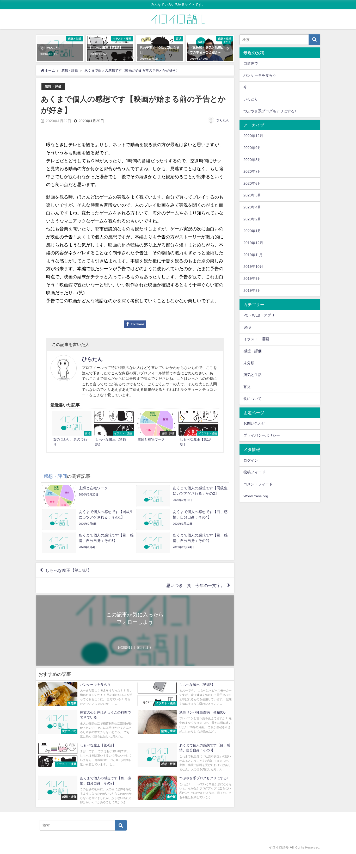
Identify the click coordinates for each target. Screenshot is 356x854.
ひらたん (223, 120)
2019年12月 (253, 243)
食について (252, 398)
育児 (247, 386)
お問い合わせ (254, 423)
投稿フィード (254, 472)
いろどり (250, 99)
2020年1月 (252, 231)
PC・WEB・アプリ (259, 315)
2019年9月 (252, 278)
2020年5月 (252, 195)
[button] (42, 48)
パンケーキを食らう (259, 75)
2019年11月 (253, 255)
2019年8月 (252, 290)
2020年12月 (253, 136)
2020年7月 (252, 171)
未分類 (248, 363)
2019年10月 (253, 266)
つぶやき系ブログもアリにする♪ (269, 111)
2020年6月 (252, 183)
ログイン (250, 460)
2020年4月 (252, 207)
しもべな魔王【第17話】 (68, 570)
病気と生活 (252, 374)
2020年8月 (252, 160)
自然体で (250, 63)
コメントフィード (258, 484)
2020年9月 (252, 148)
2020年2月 (252, 219)
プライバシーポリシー (261, 435)
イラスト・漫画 (256, 339)
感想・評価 (53, 86)
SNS (247, 327)
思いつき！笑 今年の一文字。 (195, 585)
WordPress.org (255, 496)
